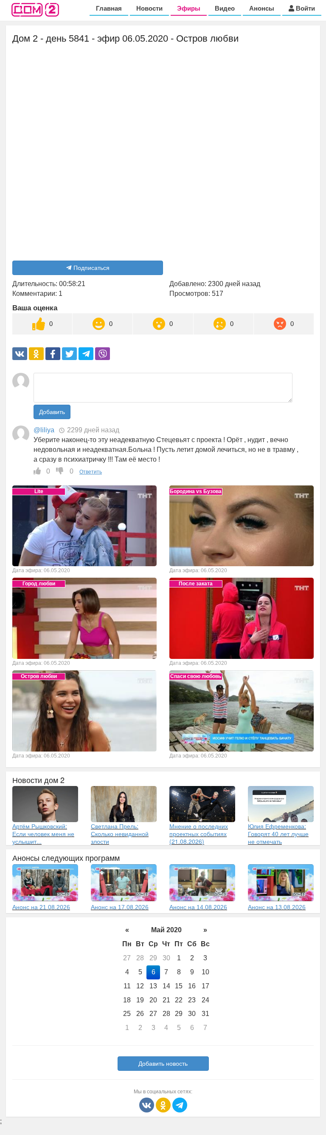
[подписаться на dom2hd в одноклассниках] (164, 1104)
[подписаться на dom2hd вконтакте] (147, 1104)
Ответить (90, 472)
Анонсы (261, 8)
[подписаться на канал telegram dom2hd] (179, 1104)
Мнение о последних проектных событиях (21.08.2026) (198, 834)
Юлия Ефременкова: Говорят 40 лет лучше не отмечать (278, 834)
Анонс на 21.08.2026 (41, 907)
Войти (304, 8)
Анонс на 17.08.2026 (120, 907)
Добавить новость (163, 1063)
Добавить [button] (52, 412)
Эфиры (188, 8)
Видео (225, 8)
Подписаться (91, 267)
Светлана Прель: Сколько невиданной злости (120, 834)
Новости (149, 8)
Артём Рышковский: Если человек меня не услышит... (43, 834)
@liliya (44, 430)
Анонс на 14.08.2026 (198, 907)
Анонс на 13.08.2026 (277, 907)
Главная (109, 8)
